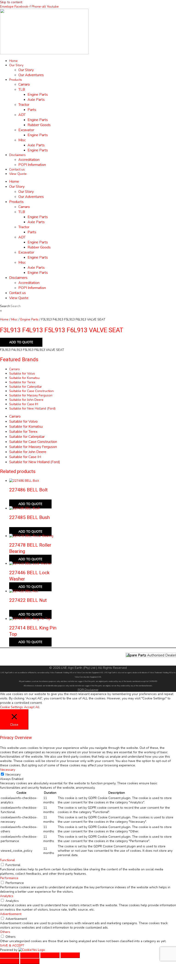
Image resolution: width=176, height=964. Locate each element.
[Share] (50, 955)
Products (15, 80)
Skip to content (11, 2)
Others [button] (5, 932)
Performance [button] (9, 878)
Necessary (13, 774)
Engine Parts (38, 94)
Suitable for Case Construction (31, 391)
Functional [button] (7, 860)
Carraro (24, 84)
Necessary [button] (7, 770)
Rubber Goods (39, 124)
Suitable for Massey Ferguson (30, 395)
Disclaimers (17, 155)
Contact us (17, 169)
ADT (22, 114)
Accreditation (28, 159)
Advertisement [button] (10, 914)
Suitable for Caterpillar (25, 386)
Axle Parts (36, 99)
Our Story (16, 65)
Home (13, 61)
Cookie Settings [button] (11, 707)
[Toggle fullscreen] (29, 955)
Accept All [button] (31, 707)
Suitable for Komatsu (24, 378)
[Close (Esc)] (70, 955)
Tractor (23, 104)
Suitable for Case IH (23, 404)
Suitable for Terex (22, 382)
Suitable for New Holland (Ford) (32, 408)
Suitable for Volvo (22, 373)
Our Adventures (31, 75)
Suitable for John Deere (26, 400)
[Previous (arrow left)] (9, 961)
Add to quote (21, 342)
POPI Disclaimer (88, 690)
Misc (22, 140)
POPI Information (32, 164)
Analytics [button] (6, 896)
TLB (21, 89)
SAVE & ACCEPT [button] (12, 945)
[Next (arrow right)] (29, 961)
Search (5, 306)
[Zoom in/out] (9, 955)
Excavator (26, 130)
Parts (32, 109)
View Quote (18, 174)
